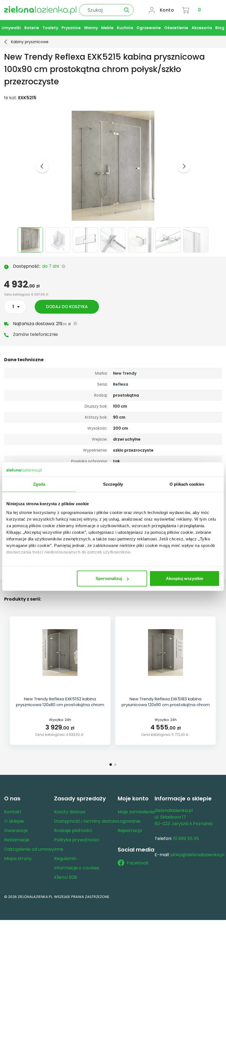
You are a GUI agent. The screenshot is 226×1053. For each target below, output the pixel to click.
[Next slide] (183, 166)
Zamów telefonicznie (35, 334)
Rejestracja (130, 830)
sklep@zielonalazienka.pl (197, 855)
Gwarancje (16, 830)
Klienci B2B (65, 877)
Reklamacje (16, 840)
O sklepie (14, 821)
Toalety (50, 28)
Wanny (91, 28)
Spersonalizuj (109, 578)
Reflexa (120, 384)
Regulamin (65, 858)
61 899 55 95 (186, 838)
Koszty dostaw (69, 812)
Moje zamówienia (136, 812)
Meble (107, 28)
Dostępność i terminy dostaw (86, 821)
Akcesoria (202, 28)
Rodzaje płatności (73, 830)
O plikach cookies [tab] (187, 484)
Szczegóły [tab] (113, 484)
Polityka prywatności (76, 840)
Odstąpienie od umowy (29, 849)
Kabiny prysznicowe (30, 42)
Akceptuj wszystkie (184, 578)
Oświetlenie (176, 28)
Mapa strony (18, 858)
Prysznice (71, 28)
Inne (58, 849)
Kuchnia (125, 28)
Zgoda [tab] (39, 484)
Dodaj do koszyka (67, 306)
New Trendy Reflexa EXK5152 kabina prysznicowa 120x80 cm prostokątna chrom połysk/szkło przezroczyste (60, 704)
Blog (219, 28)
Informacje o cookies (76, 868)
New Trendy (124, 373)
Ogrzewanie (148, 28)
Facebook (138, 863)
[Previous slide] (42, 166)
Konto (167, 10)
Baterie (31, 28)
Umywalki (11, 28)
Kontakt (12, 812)
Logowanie (129, 821)
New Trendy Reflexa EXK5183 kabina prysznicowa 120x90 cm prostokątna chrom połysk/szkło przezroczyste (166, 704)
